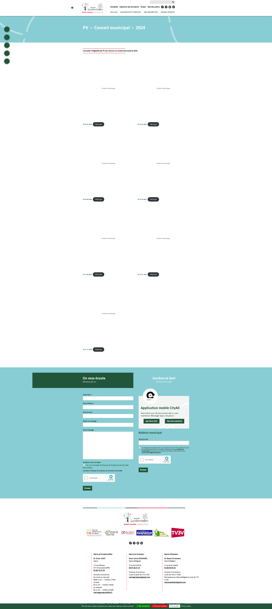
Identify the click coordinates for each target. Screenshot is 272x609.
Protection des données (92, 462)
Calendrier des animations (129, 7)
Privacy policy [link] (186, 606)
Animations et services (130, 12)
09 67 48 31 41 (134, 568)
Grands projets (168, 12)
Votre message (88, 430)
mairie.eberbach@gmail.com (175, 582)
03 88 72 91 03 (99, 570)
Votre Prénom (88, 403)
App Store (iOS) (151, 421)
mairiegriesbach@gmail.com (139, 577)
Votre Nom (87, 395)
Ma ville (114, 12)
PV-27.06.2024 (142, 199)
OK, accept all (143, 606)
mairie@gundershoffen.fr (103, 593)
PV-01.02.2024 (87, 124)
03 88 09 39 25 (170, 568)
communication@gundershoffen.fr (151, 452)
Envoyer (87, 488)
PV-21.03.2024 (142, 124)
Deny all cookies (160, 606)
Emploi (143, 7)
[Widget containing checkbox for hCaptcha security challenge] (99, 478)
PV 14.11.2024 (142, 274)
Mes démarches (151, 12)
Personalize (174, 606)
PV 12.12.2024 (87, 349)
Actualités (114, 7)
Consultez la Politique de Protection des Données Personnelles (102, 471)
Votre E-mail (88, 412)
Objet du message (90, 421)
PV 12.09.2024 (87, 274)
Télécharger (98, 124)
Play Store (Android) (174, 421)
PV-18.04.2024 (87, 199)
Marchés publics (154, 7)
